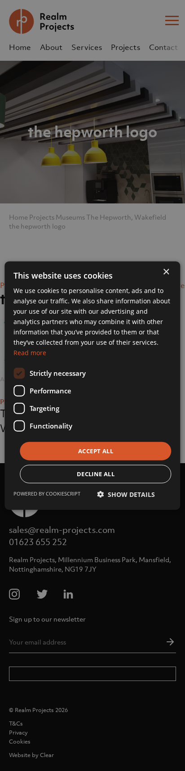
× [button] (166, 271)
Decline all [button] (96, 474)
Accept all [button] (95, 450)
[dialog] (92, 385)
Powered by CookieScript (46, 493)
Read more (29, 352)
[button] (126, 494)
